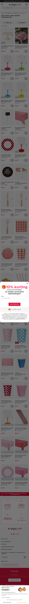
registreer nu (14, 304)
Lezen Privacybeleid (6, 597)
